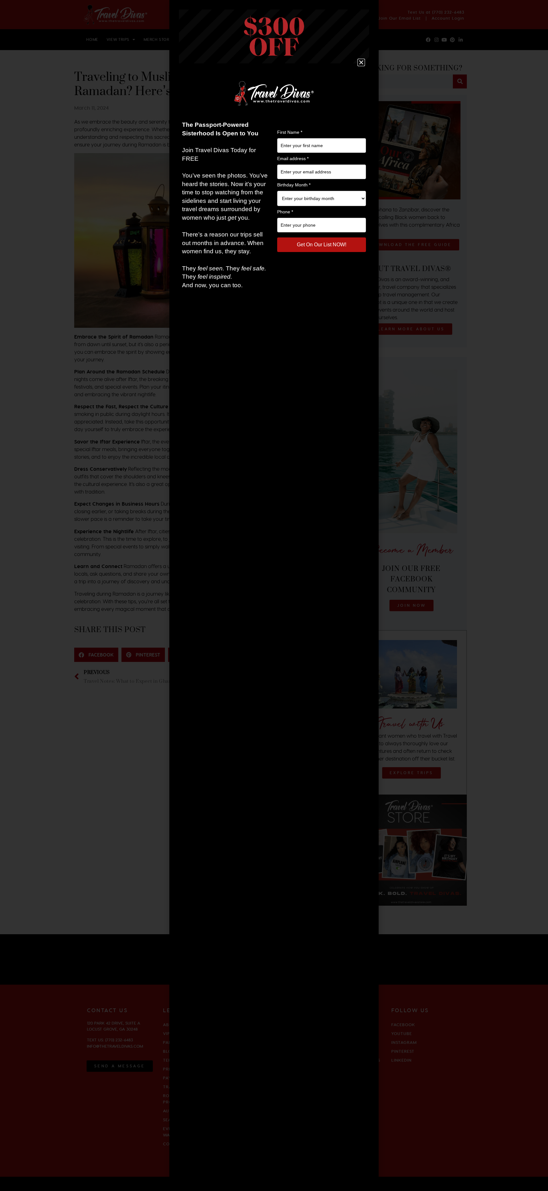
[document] (274, 595)
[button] (361, 62)
